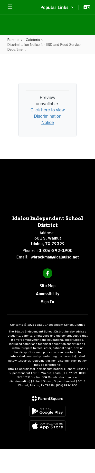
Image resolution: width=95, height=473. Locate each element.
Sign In (47, 302)
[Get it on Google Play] (47, 411)
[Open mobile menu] (10, 7)
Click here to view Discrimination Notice (47, 115)
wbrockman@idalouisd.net (55, 257)
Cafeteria (33, 39)
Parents (13, 39)
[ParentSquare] (48, 398)
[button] (57, 7)
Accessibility (47, 293)
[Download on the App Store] (47, 425)
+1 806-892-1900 (55, 250)
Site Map (47, 285)
